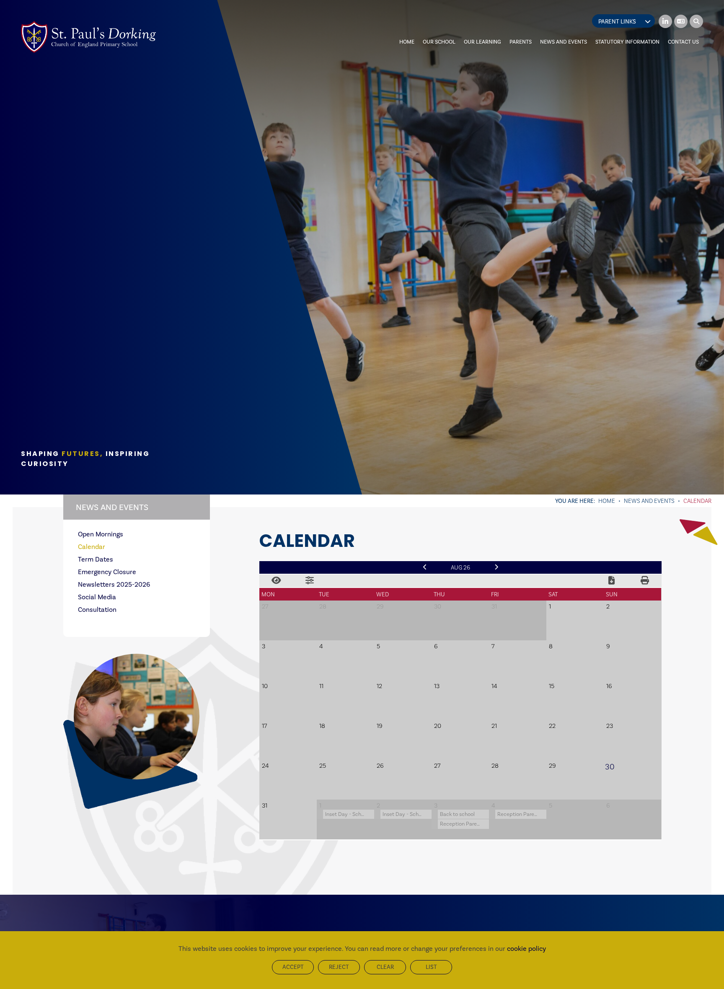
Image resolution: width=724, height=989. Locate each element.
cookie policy (526, 949)
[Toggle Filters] (309, 581)
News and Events (649, 500)
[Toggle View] (276, 581)
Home (606, 500)
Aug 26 (460, 567)
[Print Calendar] (645, 581)
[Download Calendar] (611, 581)
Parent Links (617, 21)
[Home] (88, 37)
